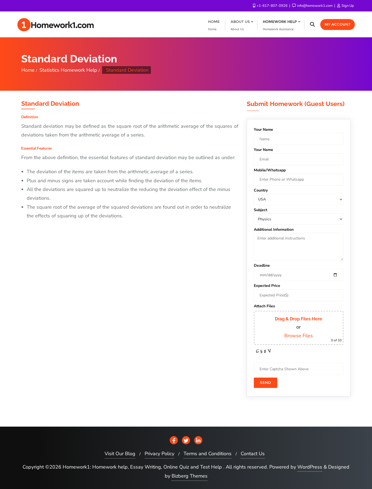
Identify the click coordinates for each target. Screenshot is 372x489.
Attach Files (264, 306)
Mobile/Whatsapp (270, 170)
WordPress (309, 467)
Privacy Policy (159, 453)
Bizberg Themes (190, 476)
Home (28, 70)
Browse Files (298, 335)
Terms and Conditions (207, 453)
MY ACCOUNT (337, 24)
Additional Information (274, 229)
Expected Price (267, 285)
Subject (260, 209)
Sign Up (347, 5)
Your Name (263, 129)
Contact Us (253, 453)
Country (261, 190)
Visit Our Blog (120, 453)
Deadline (262, 265)
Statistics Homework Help (68, 70)
